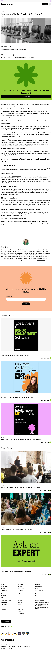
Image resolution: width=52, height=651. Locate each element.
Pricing (2, 597)
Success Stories (38, 586)
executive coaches (16, 176)
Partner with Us (21, 613)
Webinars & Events (39, 590)
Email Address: (9, 296)
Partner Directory (38, 593)
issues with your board (6, 177)
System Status (4, 604)
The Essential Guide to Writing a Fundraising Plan (41, 605)
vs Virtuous (20, 586)
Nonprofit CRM (4, 590)
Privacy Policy (18, 646)
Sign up (26, 303)
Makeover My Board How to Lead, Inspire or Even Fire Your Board (30, 221)
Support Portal (4, 602)
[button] (49, 4)
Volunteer (3, 592)
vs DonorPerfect (21, 588)
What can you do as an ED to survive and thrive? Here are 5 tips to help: (17, 57)
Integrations (3, 595)
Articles (36, 588)
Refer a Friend (3, 609)
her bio (23, 108)
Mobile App (3, 593)
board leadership (7, 123)
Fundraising (3, 588)
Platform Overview (4, 586)
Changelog (3, 607)
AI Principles (20, 606)
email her (28, 108)
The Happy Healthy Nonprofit (13, 192)
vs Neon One (20, 590)
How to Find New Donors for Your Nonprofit (41, 608)
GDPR (30, 646)
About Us (20, 602)
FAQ (36, 595)
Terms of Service (11, 646)
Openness (20, 607)
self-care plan (28, 192)
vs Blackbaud (20, 593)
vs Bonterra (20, 592)
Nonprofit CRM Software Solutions (42, 602)
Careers (19, 611)
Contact (19, 615)
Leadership (20, 604)
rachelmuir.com (41, 260)
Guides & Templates (39, 592)
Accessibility (25, 646)
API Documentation (4, 606)
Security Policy (4, 646)
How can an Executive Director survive (10, 148)
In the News (20, 609)
